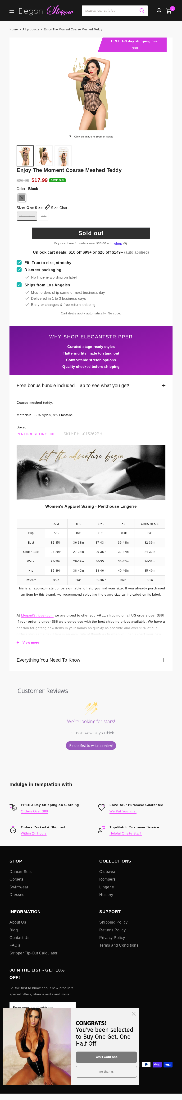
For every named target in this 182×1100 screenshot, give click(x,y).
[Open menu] (11, 11)
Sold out (91, 233)
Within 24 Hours (34, 833)
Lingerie (106, 887)
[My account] (159, 10)
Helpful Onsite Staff (125, 833)
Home (13, 29)
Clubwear (108, 872)
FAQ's (14, 945)
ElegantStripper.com (37, 615)
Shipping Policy (113, 922)
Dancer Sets (20, 872)
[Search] (142, 10)
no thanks (106, 1071)
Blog (13, 930)
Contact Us (19, 938)
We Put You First (122, 811)
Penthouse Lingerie (36, 434)
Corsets (16, 879)
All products (31, 29)
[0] (169, 11)
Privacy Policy (112, 938)
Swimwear (18, 887)
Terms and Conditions (118, 945)
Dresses (16, 895)
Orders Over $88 (34, 811)
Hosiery (106, 895)
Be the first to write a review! (91, 745)
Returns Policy (112, 930)
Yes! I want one (107, 1057)
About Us (17, 922)
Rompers (107, 879)
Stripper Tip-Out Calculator (33, 953)
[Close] (133, 1013)
